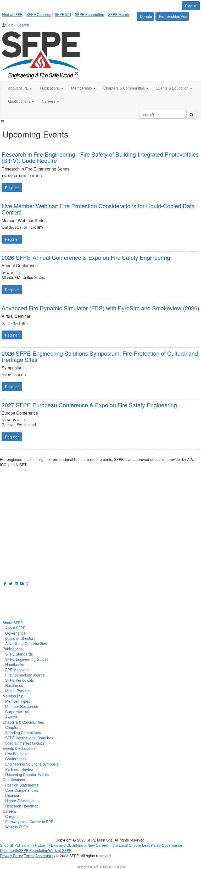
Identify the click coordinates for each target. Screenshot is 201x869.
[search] (191, 114)
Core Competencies (21, 790)
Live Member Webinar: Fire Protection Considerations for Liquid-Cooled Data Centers (98, 209)
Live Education (17, 753)
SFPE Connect (38, 14)
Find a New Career (91, 845)
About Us (13, 593)
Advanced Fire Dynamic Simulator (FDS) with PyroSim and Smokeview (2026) (100, 308)
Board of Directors (20, 638)
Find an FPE (12, 14)
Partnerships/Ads (173, 16)
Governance (15, 633)
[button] (20, 88)
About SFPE (13, 622)
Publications (13, 648)
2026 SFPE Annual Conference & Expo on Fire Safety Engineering (86, 257)
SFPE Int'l (63, 14)
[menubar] (100, 19)
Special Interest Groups (24, 743)
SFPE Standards (19, 654)
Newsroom (15, 604)
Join (10, 25)
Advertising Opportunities (26, 643)
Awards (11, 716)
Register (12, 187)
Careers (9, 811)
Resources (14, 685)
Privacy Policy (11, 855)
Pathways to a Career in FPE (29, 821)
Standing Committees (23, 732)
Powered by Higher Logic (101, 867)
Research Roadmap (21, 805)
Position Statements (21, 785)
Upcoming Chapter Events (27, 774)
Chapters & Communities (23, 722)
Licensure (13, 795)
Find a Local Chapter (124, 845)
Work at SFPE (59, 850)
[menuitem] (13, 13)
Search (23, 25)
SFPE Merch (118, 14)
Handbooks (14, 664)
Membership (13, 695)
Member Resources (21, 706)
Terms (29, 855)
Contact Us (10, 537)
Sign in (190, 5)
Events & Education (19, 748)
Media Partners (18, 690)
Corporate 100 (17, 711)
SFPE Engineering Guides (26, 659)
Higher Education (19, 800)
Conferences (15, 758)
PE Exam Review (19, 769)
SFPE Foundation (89, 14)
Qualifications (14, 779)
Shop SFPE (9, 845)
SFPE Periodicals (19, 680)
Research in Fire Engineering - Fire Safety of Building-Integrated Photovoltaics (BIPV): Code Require (100, 157)
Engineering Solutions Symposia (32, 764)
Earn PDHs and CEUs (58, 845)
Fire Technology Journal (25, 675)
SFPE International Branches (29, 737)
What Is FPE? (16, 826)
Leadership (151, 845)
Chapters (12, 727)
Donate (146, 16)
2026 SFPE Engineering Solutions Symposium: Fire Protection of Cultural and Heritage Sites (100, 356)
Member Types (17, 701)
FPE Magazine (17, 669)
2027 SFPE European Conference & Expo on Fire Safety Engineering (89, 405)
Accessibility (45, 855)
